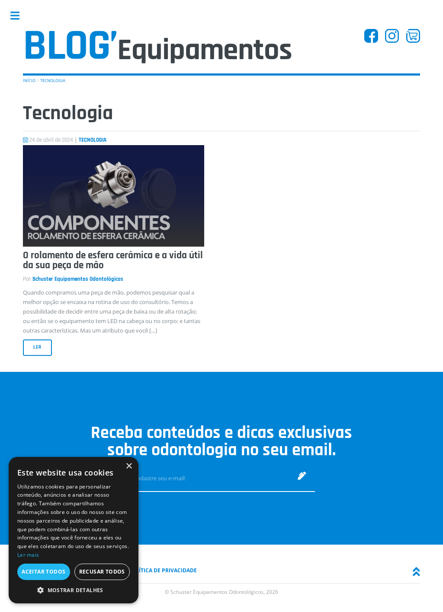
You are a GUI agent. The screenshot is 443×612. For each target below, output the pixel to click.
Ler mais (28, 554)
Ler (37, 347)
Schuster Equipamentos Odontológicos (77, 279)
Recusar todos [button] (102, 571)
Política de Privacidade (162, 570)
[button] (73, 590)
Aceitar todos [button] (43, 571)
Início (29, 80)
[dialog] (73, 530)
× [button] (128, 466)
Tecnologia (52, 80)
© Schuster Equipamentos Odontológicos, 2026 (221, 592)
